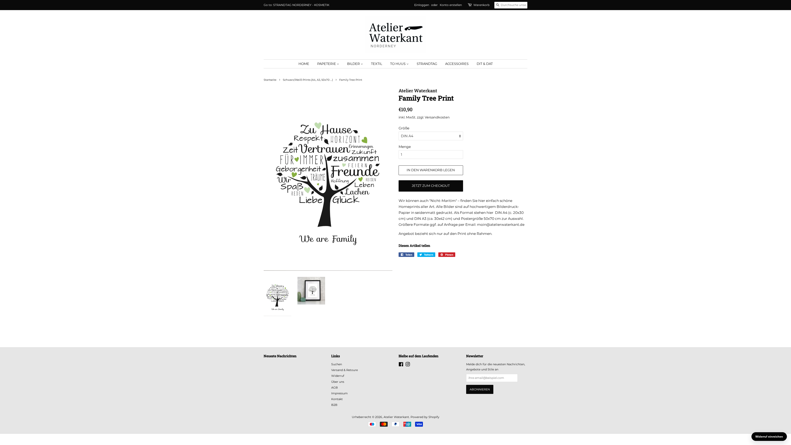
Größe (404, 128)
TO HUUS (398, 64)
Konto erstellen (451, 5)
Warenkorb (481, 5)
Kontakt (337, 399)
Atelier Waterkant (396, 417)
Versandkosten (437, 117)
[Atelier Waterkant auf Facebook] (401, 365)
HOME (303, 64)
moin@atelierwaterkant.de (500, 224)
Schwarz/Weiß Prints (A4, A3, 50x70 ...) (308, 79)
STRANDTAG (427, 64)
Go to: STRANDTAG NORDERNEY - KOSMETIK (296, 5)
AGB (334, 387)
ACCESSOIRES (457, 64)
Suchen (336, 364)
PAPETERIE (327, 64)
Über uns (337, 382)
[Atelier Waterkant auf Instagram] (407, 365)
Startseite (270, 79)
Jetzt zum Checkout (431, 186)
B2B (334, 405)
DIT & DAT (485, 64)
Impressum (339, 393)
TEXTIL (376, 64)
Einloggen (421, 5)
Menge (405, 147)
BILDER (354, 64)
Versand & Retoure (344, 370)
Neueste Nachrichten (280, 356)
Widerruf (337, 376)
